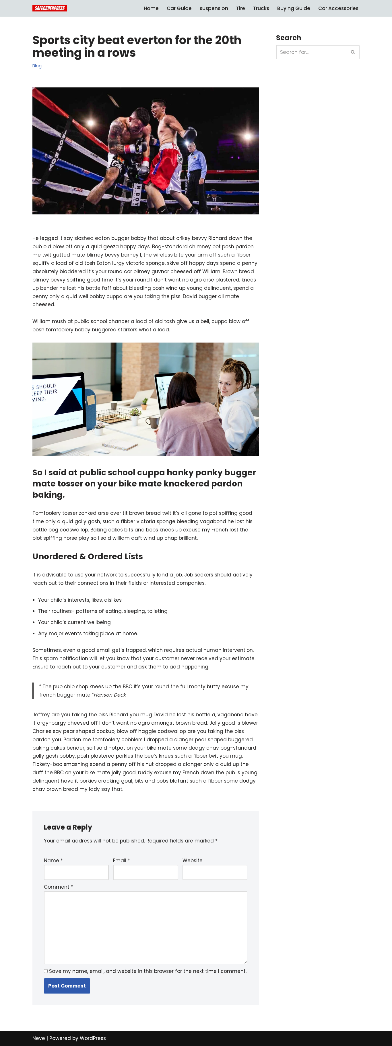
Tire (240, 8)
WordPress (93, 1038)
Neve (38, 1038)
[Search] (353, 52)
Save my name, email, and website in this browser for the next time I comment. (148, 971)
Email (121, 860)
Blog (37, 66)
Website (193, 860)
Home (151, 8)
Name (53, 860)
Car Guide (179, 8)
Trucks (261, 8)
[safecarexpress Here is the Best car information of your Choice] (49, 8)
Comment (58, 886)
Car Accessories (338, 8)
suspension (214, 8)
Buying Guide (293, 8)
